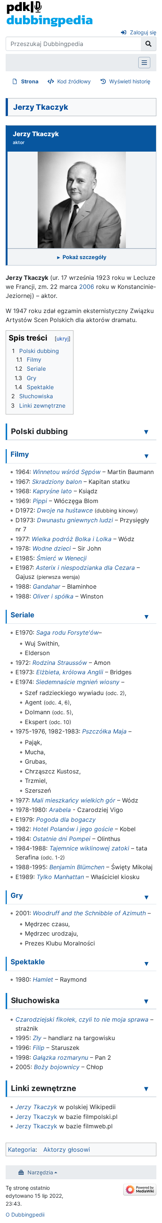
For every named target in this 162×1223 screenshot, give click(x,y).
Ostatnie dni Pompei (61, 838)
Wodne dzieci (51, 548)
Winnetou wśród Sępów (67, 472)
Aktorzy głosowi (66, 1149)
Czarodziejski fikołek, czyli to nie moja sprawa (81, 1019)
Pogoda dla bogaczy (66, 819)
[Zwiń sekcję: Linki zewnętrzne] (146, 1088)
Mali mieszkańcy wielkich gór (73, 800)
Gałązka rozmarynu (60, 1057)
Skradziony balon (57, 481)
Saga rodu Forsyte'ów (67, 632)
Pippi (40, 501)
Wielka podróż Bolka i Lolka (72, 539)
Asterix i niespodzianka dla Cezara (85, 567)
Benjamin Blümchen (76, 867)
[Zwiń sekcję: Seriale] (146, 616)
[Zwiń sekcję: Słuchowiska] (146, 1001)
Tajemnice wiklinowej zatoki (89, 848)
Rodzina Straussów (59, 662)
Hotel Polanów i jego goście (73, 829)
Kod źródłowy (74, 81)
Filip (38, 1047)
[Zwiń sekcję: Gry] (146, 896)
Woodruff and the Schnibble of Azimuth (89, 913)
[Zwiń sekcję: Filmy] (146, 455)
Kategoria (21, 1149)
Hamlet (43, 979)
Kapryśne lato (52, 491)
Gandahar (46, 586)
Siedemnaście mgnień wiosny (77, 682)
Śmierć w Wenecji (62, 558)
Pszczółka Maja (104, 731)
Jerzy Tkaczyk (36, 1107)
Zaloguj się (143, 32)
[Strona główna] (49, 13)
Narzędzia (40, 1172)
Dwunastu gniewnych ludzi (75, 520)
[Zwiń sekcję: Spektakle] (146, 963)
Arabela (60, 809)
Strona (29, 81)
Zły (37, 1038)
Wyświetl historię (129, 81)
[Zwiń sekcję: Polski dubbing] (146, 432)
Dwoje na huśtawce (65, 510)
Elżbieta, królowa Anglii (69, 672)
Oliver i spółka (53, 596)
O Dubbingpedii (25, 1214)
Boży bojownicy (56, 1067)
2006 (86, 286)
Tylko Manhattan (60, 877)
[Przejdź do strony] (148, 44)
